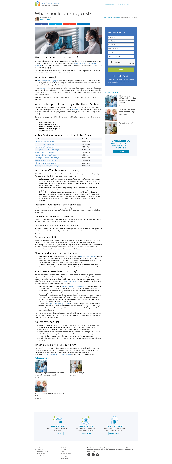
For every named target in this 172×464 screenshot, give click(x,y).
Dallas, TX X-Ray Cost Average (45, 144)
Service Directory (65, 448)
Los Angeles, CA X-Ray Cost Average (47, 150)
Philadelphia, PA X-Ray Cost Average (47, 158)
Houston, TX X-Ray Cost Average (45, 155)
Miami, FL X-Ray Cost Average (44, 152)
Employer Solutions (66, 453)
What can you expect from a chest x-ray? (127, 110)
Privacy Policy (64, 457)
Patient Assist (123, 4)
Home (105, 17)
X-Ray (48, 19)
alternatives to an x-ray (70, 281)
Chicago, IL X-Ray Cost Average (45, 142)
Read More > (123, 106)
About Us (63, 449)
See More (121, 152)
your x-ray (75, 110)
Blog (134, 4)
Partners (63, 455)
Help (62, 451)
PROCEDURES (109, 4)
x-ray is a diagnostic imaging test (48, 81)
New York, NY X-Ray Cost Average (46, 147)
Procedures (111, 17)
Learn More (58, 433)
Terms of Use (64, 458)
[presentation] (121, 62)
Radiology (43, 19)
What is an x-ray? (126, 123)
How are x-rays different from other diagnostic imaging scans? (127, 99)
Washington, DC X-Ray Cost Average (47, 166)
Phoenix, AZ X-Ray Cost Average (45, 160)
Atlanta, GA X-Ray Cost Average (45, 163)
